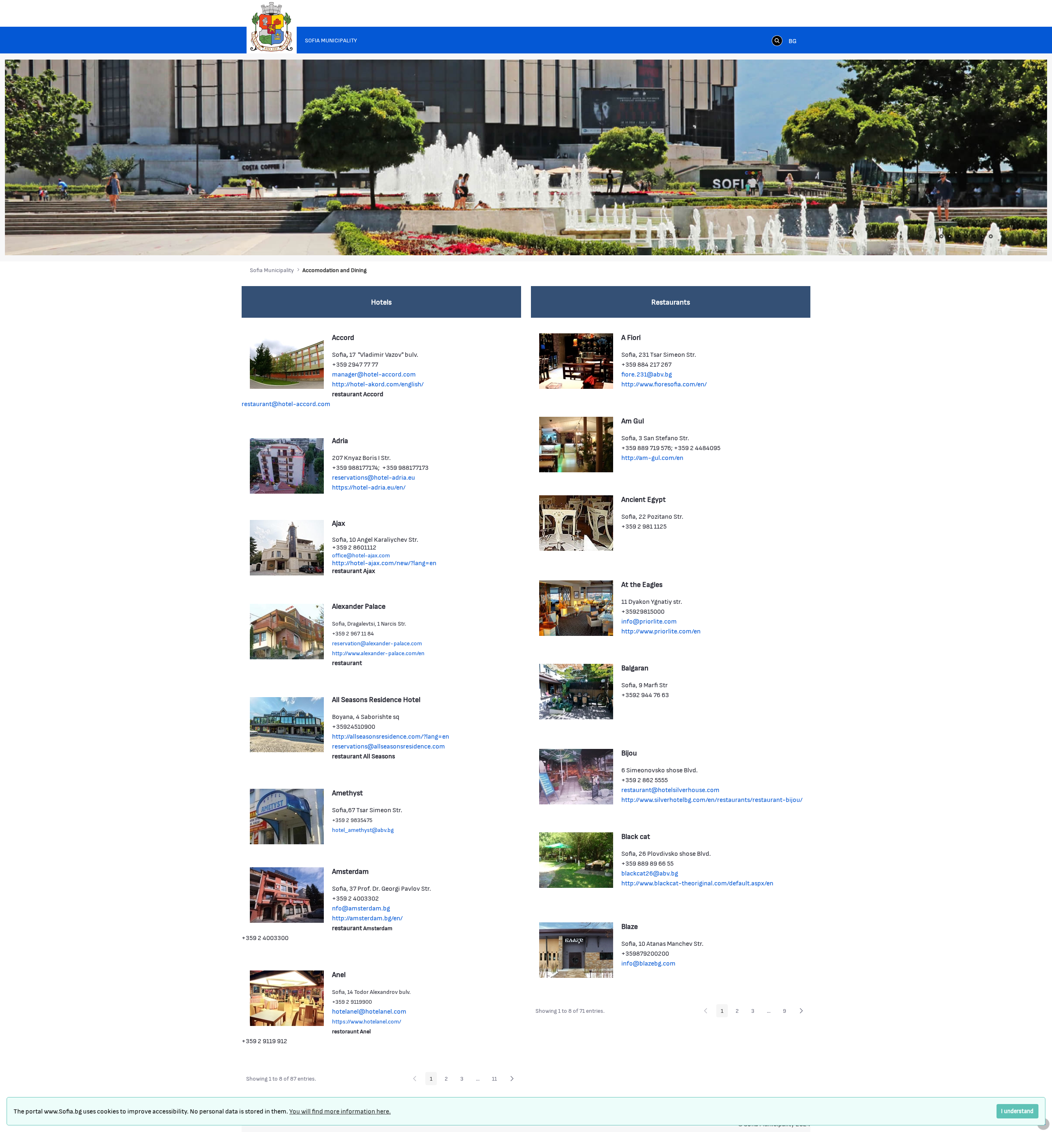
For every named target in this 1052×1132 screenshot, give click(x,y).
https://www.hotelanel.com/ (366, 1021)
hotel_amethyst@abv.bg (363, 829)
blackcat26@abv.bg (649, 873)
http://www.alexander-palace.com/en (378, 652)
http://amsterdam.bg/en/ (367, 918)
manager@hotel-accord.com (374, 374)
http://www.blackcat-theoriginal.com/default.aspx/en (697, 883)
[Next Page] (512, 1078)
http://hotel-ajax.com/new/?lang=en (384, 562)
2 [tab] (950, 236)
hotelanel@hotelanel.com (369, 1011)
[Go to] (271, 26)
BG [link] (792, 40)
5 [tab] (974, 236)
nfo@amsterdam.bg (361, 908)
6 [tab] (982, 236)
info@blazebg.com (648, 963)
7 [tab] (991, 236)
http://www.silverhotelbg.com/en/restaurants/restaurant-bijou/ (712, 799)
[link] (777, 40)
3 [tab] (958, 236)
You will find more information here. (340, 1111)
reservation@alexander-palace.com (377, 643)
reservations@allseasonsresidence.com (388, 746)
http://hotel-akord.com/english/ (378, 384)
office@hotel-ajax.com (361, 555)
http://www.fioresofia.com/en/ (664, 384)
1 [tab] (941, 236)
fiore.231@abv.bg (646, 374)
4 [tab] (966, 236)
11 (496, 1080)
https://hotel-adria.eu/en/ (369, 487)
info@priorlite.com (649, 621)
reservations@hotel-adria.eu (373, 477)
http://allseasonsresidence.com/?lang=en (390, 736)
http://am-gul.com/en (652, 457)
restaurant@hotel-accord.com (286, 403)
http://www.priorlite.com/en (661, 631)
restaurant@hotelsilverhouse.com (670, 789)
